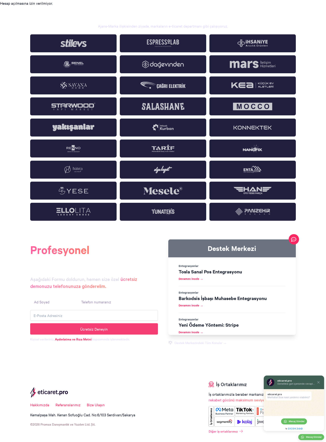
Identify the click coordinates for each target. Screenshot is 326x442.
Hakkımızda (39, 404)
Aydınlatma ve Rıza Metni (73, 339)
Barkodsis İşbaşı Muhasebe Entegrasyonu (223, 298)
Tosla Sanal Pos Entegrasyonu (210, 271)
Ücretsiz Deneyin (94, 329)
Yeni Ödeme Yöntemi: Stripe (209, 325)
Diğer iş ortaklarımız (223, 431)
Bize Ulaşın (96, 404)
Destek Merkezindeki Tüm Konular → (201, 342)
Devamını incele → (191, 279)
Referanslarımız (68, 404)
